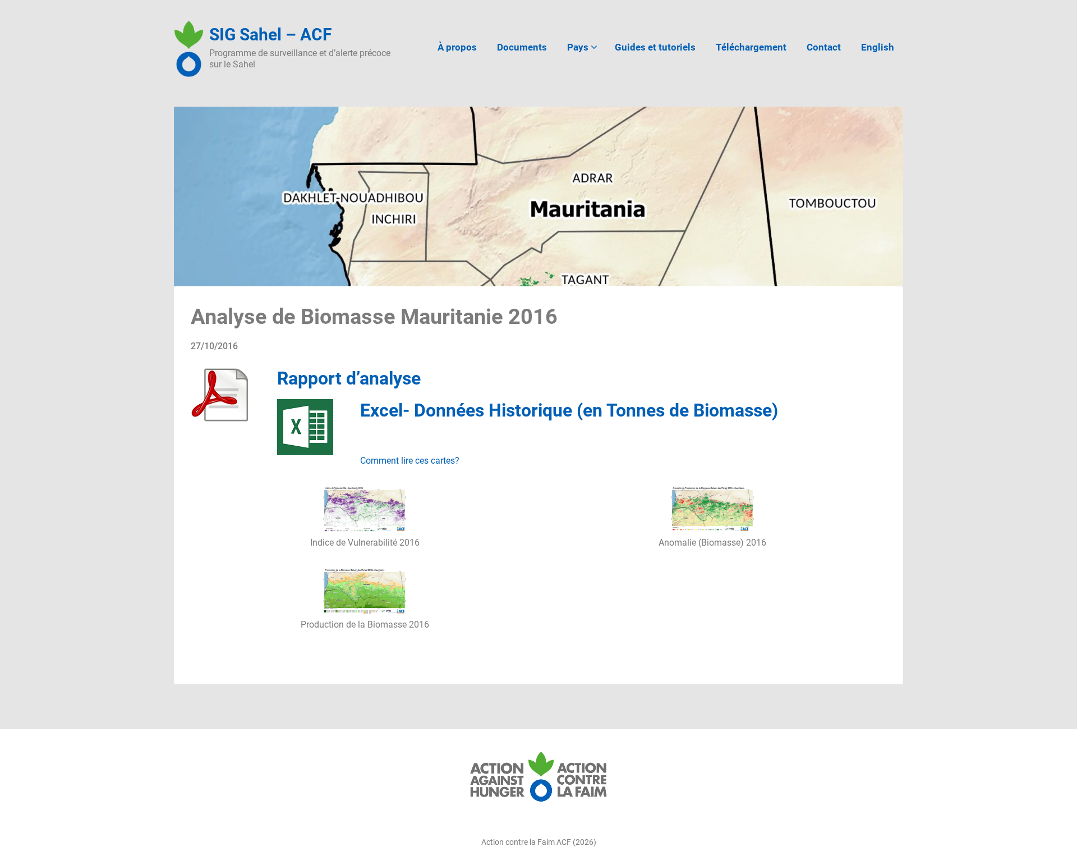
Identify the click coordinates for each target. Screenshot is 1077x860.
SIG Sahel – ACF (270, 34)
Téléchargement (751, 47)
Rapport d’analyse (349, 378)
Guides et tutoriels (655, 47)
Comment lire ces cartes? (411, 460)
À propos (457, 47)
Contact (824, 47)
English (877, 47)
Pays (577, 47)
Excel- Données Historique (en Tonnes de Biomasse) (569, 410)
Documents (522, 47)
